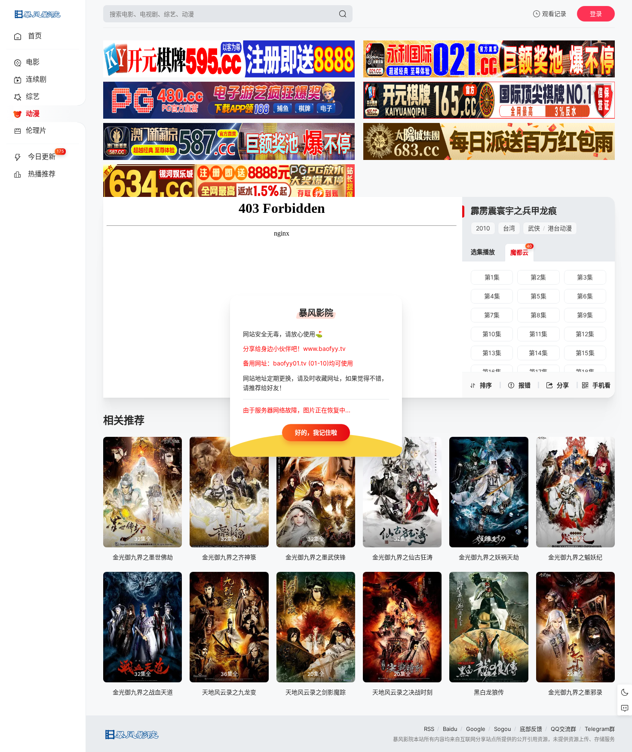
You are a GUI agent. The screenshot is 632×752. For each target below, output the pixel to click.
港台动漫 (560, 228)
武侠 (534, 228)
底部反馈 (531, 728)
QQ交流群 (563, 728)
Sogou (502, 728)
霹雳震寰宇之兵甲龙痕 (514, 211)
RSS (429, 728)
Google (475, 728)
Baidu (450, 728)
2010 (483, 228)
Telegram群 (600, 728)
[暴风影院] (37, 14)
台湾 (509, 228)
